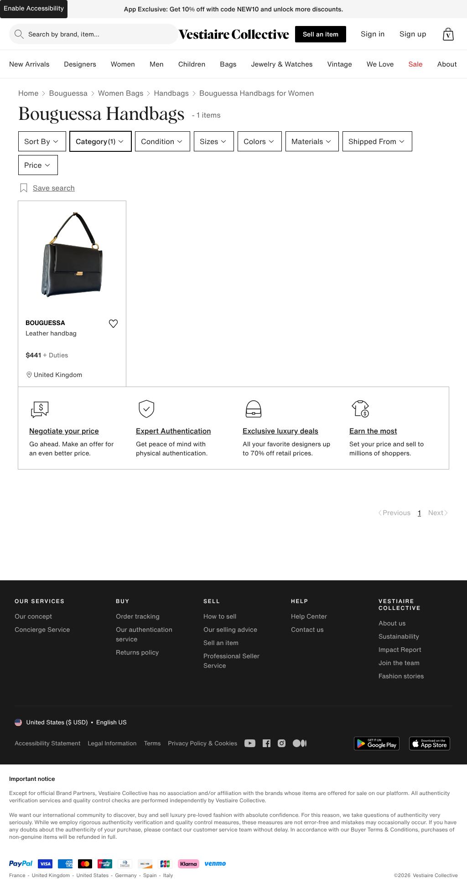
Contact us (307, 630)
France (17, 875)
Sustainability (399, 636)
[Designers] (103, 64)
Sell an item (320, 34)
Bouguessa (68, 93)
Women (123, 64)
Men (157, 64)
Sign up (413, 34)
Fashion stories (401, 676)
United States (93, 875)
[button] (448, 34)
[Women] (142, 64)
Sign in (373, 34)
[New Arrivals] (56, 64)
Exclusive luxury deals (280, 430)
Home (28, 93)
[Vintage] (359, 64)
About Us (452, 64)
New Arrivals (29, 64)
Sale (416, 64)
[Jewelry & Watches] (319, 64)
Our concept (33, 616)
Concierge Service (42, 630)
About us (392, 623)
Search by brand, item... (63, 34)
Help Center (309, 616)
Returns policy (137, 652)
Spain (150, 875)
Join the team (399, 663)
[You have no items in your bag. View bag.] (448, 34)
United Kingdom (51, 875)
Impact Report (400, 650)
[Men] (171, 64)
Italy (168, 875)
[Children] (212, 64)
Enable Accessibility (34, 8)
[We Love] (401, 64)
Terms (152, 743)
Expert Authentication (173, 430)
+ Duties (55, 355)
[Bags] (243, 64)
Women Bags (121, 93)
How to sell (219, 616)
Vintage (339, 64)
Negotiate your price (64, 430)
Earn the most (373, 430)
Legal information (112, 743)
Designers (80, 64)
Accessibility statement (47, 743)
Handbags (171, 93)
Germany (126, 875)
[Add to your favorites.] (113, 323)
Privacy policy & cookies (202, 743)
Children (192, 64)
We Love (380, 64)
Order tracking (138, 616)
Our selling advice (230, 630)
